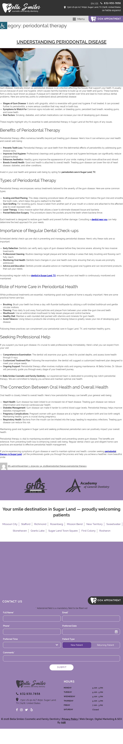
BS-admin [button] (13, 466)
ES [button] (97, 3)
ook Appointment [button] (109, 19)
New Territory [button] (94, 524)
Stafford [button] (25, 524)
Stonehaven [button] (20, 530)
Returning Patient (105, 645)
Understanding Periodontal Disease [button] (61, 42)
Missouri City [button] (9, 524)
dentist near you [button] (99, 219)
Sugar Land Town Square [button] (63, 530)
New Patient (77, 645)
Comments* (9, 652)
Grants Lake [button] (38, 530)
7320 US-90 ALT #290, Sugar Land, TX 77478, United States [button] (93, 7)
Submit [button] (61, 667)
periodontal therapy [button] (57, 466)
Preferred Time (12, 645)
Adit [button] (63, 722)
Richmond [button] (40, 524)
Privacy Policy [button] (70, 719)
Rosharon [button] (104, 530)
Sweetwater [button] (113, 524)
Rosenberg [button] (56, 524)
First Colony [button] (88, 530)
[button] (3, 25)
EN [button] (92, 3)
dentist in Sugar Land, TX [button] (43, 275)
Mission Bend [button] (75, 524)
